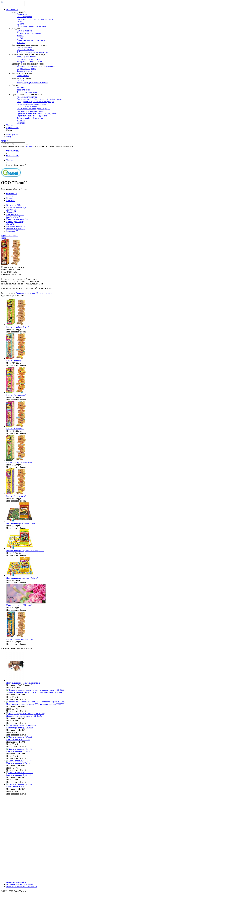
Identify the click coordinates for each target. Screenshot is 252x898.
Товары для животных (27, 92)
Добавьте (29, 146)
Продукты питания (25, 50)
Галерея (9, 198)
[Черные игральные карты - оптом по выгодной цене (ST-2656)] (35, 690)
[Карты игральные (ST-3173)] (19, 772)
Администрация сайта (16, 882)
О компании (11, 193)
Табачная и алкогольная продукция (32, 52)
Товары (9, 125)
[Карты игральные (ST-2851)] (19, 784)
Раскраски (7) (12, 231)
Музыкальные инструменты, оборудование (36, 66)
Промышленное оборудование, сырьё (33, 109)
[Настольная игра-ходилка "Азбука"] (19, 575)
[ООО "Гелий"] (11, 176)
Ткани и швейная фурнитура (30, 118)
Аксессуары (22, 14)
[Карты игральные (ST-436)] (19, 761)
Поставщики (12, 9)
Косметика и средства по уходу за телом (35, 19)
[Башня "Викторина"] (16, 426)
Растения (21, 87)
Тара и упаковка (24, 90)
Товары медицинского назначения (32, 83)
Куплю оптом (12, 127)
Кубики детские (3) (14, 221)
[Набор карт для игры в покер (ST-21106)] (25, 713)
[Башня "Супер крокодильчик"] (16, 460)
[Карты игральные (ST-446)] (19, 737)
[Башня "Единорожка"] (16, 392)
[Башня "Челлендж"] (16, 358)
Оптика (20, 80)
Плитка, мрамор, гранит (27, 106)
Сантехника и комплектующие (30, 111)
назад (3, 238)
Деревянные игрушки (25, 293)
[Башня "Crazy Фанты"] (16, 494)
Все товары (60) (13, 205)
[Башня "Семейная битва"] (16, 325)
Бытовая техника (24, 31)
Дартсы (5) (11, 210)
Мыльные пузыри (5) (15, 226)
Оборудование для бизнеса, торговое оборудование (40, 99)
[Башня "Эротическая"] (11, 265)
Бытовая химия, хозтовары (29, 33)
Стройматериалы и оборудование (32, 116)
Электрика (21, 123)
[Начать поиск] (27, 144)
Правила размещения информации (21, 887)
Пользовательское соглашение (19, 884)
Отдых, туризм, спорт (26, 68)
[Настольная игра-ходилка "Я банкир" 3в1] (19, 548)
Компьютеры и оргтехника (29, 59)
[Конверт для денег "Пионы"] (26, 603)
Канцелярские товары (26, 57)
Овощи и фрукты (24, 47)
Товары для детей (25, 71)
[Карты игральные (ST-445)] (19, 749)
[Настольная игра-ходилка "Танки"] (19, 521)
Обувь (19, 21)
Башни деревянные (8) (16, 207)
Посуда (20, 38)
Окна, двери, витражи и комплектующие (35, 101)
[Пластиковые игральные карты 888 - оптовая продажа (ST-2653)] (36, 702)
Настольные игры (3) (15, 229)
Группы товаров (9, 235)
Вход (8, 137)
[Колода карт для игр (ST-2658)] (21, 725)
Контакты (10, 200)
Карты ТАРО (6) (13, 217)
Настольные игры (44, 293)
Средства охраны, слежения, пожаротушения (37, 113)
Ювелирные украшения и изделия (32, 26)
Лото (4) (10, 224)
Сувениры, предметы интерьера (31, 40)
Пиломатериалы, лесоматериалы (31, 104)
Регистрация (12, 134)
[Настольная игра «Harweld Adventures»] (16, 680)
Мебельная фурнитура (27, 97)
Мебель (20, 35)
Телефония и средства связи (29, 61)
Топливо (21, 120)
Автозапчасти (23, 75)
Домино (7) (11, 212)
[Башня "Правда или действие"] (16, 637)
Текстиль (21, 42)
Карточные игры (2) (15, 214)
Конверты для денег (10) (17, 219)
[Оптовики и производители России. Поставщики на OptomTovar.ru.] (13, 5)
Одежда (20, 24)
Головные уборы (24, 16)
